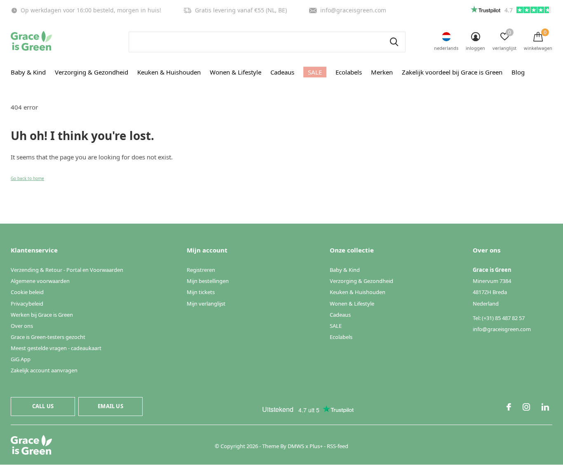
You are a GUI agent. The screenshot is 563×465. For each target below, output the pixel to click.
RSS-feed (337, 446)
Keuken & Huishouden (169, 72)
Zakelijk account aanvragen (44, 370)
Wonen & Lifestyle (235, 72)
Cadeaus (282, 72)
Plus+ (316, 446)
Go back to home (27, 178)
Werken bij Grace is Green (42, 314)
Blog (518, 72)
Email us (110, 406)
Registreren (201, 269)
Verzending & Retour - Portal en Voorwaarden (67, 269)
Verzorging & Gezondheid (91, 72)
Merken (382, 72)
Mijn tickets (201, 292)
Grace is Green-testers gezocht (48, 337)
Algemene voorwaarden (40, 281)
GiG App (20, 359)
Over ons (22, 325)
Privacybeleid (27, 303)
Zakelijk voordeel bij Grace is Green (452, 72)
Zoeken (394, 42)
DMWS (296, 446)
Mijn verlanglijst (206, 303)
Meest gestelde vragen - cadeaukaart (56, 348)
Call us (43, 406)
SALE (315, 72)
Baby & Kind (28, 72)
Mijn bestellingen (208, 281)
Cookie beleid (27, 292)
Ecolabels (348, 72)
